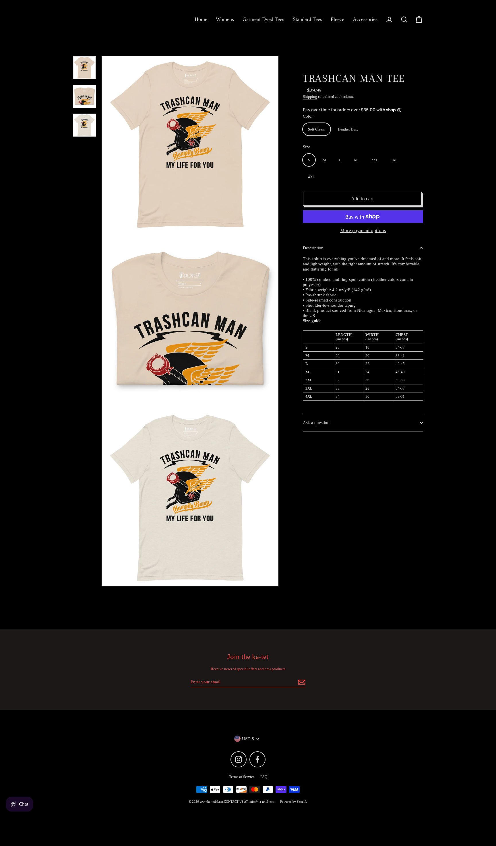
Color (308, 116)
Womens (225, 19)
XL (356, 160)
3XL (394, 160)
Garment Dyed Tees (263, 19)
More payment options (363, 230)
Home (201, 19)
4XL (311, 177)
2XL (374, 160)
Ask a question (316, 422)
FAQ (263, 777)
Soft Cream (316, 129)
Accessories (365, 19)
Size (306, 147)
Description (313, 248)
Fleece (337, 19)
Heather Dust (348, 129)
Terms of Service (242, 777)
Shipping (310, 96)
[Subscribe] (300, 682)
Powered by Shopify (293, 801)
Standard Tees (307, 19)
